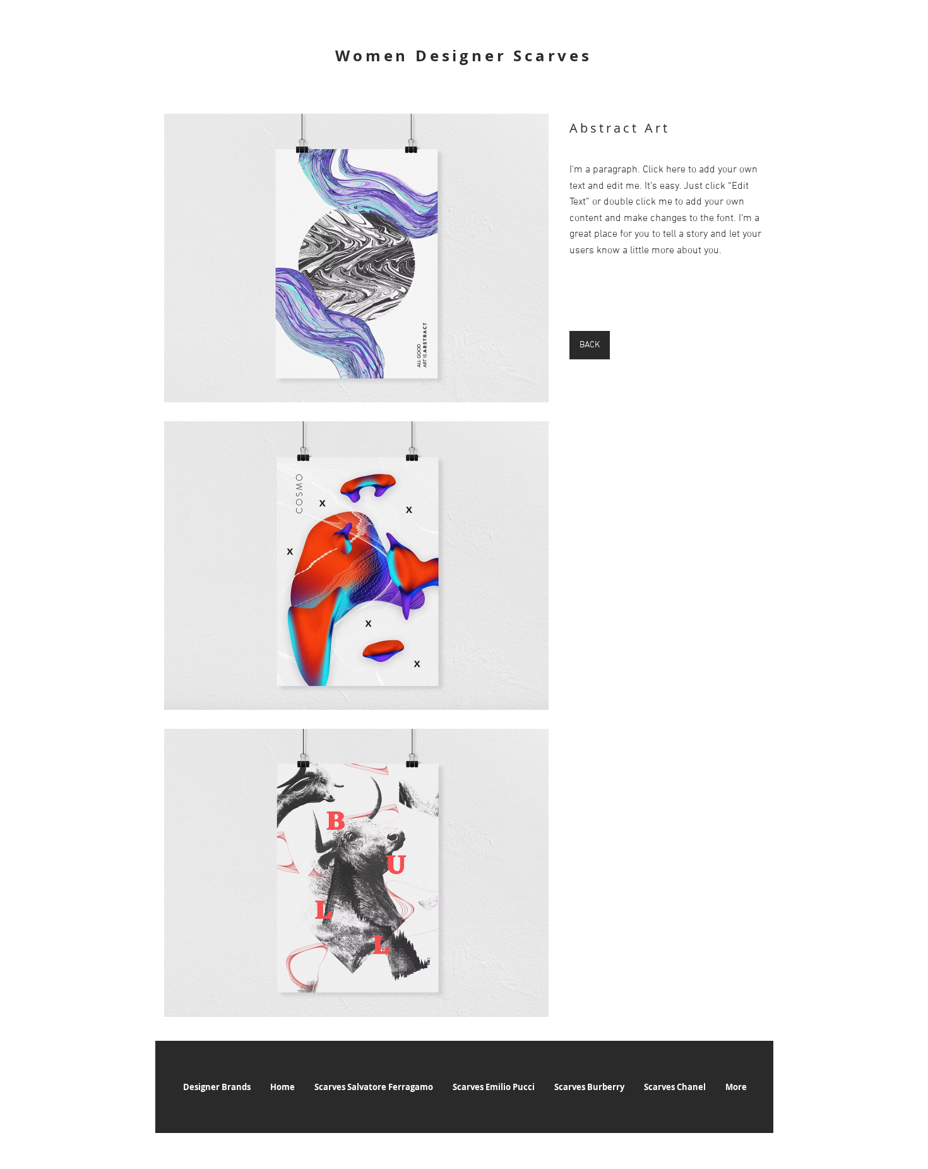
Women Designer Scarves (463, 55)
